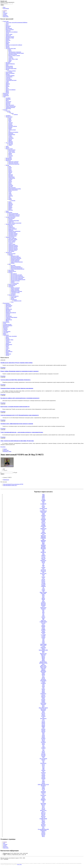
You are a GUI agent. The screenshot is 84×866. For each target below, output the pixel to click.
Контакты (5, 15)
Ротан (43, 828)
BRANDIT (43, 547)
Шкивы (12, 263)
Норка (43, 821)
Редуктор (10, 272)
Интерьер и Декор (10, 37)
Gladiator (43, 585)
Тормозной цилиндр (13, 245)
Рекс (43, 826)
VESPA (10, 145)
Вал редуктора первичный (17, 278)
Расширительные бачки (13, 220)
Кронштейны (9, 158)
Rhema (43, 714)
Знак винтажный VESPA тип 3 (10, 485)
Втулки (10, 167)
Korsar (43, 631)
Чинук (43, 836)
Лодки (4, 323)
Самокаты (5, 329)
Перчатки (8, 350)
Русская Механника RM (43, 829)
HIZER (43, 599)
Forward (43, 576)
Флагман (43, 834)
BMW (43, 543)
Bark (43, 539)
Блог (4, 11)
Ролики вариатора (15, 260)
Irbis (43, 611)
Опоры (10, 180)
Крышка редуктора (15, 280)
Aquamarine (43, 519)
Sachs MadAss (43, 718)
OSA (43, 687)
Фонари (7, 86)
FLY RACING (43, 573)
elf (43, 563)
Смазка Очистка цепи (11, 106)
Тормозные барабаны (13, 246)
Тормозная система (10, 237)
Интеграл (43, 804)
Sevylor (43, 724)
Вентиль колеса (11, 149)
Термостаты (11, 221)
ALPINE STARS (43, 508)
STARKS (43, 738)
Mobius (43, 660)
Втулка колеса (11, 151)
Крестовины (11, 270)
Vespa (43, 766)
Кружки (7, 46)
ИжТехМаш (43, 803)
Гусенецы (8, 110)
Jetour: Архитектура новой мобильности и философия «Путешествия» (17, 440)
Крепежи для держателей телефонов (14, 44)
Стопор (10, 194)
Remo (43, 711)
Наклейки (8, 62)
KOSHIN (43, 632)
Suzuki (43, 744)
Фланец (10, 199)
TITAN (43, 751)
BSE (43, 553)
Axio (43, 530)
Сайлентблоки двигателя (14, 214)
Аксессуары (6, 21)
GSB (43, 591)
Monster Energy (43, 661)
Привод (13, 281)
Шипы (7, 90)
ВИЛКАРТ (43, 799)
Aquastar (43, 520)
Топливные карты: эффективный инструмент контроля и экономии (17, 423)
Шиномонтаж (9, 319)
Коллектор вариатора (16, 257)
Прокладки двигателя (13, 162)
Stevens (43, 739)
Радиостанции (9, 72)
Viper (43, 768)
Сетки (9, 192)
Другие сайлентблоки (13, 213)
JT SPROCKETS (43, 621)
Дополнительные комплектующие (16, 53)
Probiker (43, 700)
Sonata (43, 734)
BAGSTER (43, 533)
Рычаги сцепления (12, 284)
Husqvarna (43, 604)
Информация (6, 479)
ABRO (43, 496)
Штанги (10, 206)
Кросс (43, 806)
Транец (10, 60)
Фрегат (43, 835)
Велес (43, 797)
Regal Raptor (43, 709)
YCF (43, 779)
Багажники (8, 26)
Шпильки (10, 141)
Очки (7, 349)
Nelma (43, 673)
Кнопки (10, 123)
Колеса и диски (9, 148)
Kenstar (43, 628)
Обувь (7, 346)
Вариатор (10, 254)
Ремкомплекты (11, 134)
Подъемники (9, 316)
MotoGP (43, 668)
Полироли (8, 102)
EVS (43, 568)
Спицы (10, 156)
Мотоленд (43, 816)
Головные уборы (9, 339)
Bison (43, 542)
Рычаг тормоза (11, 241)
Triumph (43, 756)
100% (43, 494)
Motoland (43, 670)
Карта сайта (5, 16)
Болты (9, 118)
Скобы (9, 193)
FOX (43, 578)
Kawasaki (43, 622)
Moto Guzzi (43, 665)
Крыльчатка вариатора (16, 258)
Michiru (43, 657)
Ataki (43, 527)
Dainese (43, 559)
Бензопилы (8, 304)
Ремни (7, 211)
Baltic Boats (43, 535)
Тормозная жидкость (10, 107)
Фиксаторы (8, 108)
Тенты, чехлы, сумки (13, 59)
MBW (43, 651)
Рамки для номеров (10, 73)
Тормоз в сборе (11, 244)
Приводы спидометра (13, 132)
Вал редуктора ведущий (16, 274)
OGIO (43, 685)
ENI (43, 566)
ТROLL (43, 831)
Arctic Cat (43, 522)
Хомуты (10, 139)
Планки (10, 184)
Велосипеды (6, 93)
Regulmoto (43, 710)
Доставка (5, 13)
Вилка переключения (16, 266)
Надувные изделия (12, 54)
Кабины (7, 39)
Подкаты (8, 314)
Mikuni (43, 658)
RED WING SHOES (43, 707)
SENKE (43, 723)
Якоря (9, 61)
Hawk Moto (43, 593)
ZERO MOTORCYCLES (43, 784)
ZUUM (43, 789)
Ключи (7, 307)
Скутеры (5, 330)
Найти (2, 4)
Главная (5, 10)
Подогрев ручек (9, 67)
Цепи (12, 301)
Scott (43, 719)
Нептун (43, 819)
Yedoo (43, 780)
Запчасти (5, 109)
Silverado (43, 729)
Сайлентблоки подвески (13, 215)
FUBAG (43, 580)
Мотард (43, 815)
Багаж (7, 24)
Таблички (10, 195)
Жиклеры (10, 225)
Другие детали (9, 116)
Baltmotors (43, 536)
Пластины (10, 185)
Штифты (10, 207)
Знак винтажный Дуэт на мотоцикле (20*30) (13, 484)
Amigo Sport (43, 512)
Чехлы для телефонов (10, 89)
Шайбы (10, 140)
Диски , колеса (11, 152)
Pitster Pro (43, 696)
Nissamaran (43, 679)
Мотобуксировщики (7, 325)
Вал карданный (11, 253)
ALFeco (43, 506)
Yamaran (43, 777)
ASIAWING (43, 526)
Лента (9, 173)
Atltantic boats (43, 528)
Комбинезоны (9, 344)
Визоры (7, 338)
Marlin (43, 648)
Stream (43, 740)
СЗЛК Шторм (43, 830)
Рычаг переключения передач (17, 268)
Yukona (43, 783)
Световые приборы (10, 75)
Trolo (43, 757)
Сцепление (10, 286)
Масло (7, 100)
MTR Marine (43, 671)
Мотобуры (8, 310)
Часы (7, 87)
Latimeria (43, 637)
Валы (9, 166)
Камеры (10, 153)
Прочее (7, 69)
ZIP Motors (43, 785)
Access (43, 499)
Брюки (7, 337)
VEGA (43, 764)
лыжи (12, 113)
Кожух (9, 168)
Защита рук (8, 35)
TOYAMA (43, 755)
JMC (43, 619)
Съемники (8, 318)
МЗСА (43, 811)
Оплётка (10, 179)
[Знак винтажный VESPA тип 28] (7, 466)
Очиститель (8, 101)
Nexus (43, 677)
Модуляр (43, 814)
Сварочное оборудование (11, 317)
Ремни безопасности (13, 189)
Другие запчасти (15, 296)
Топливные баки (12, 232)
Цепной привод (11, 294)
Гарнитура (8, 30)
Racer (43, 705)
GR (43, 587)
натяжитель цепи (17, 300)
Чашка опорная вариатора (17, 261)
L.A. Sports (43, 634)
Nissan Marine (43, 680)
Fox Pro (43, 579)
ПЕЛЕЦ (43, 822)
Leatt (43, 639)
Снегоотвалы (9, 79)
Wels (43, 771)
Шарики (10, 202)
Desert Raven (43, 560)
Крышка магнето (12, 271)
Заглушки (10, 122)
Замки (7, 146)
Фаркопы (8, 83)
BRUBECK (43, 552)
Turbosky (43, 759)
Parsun (43, 690)
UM (43, 762)
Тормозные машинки (13, 248)
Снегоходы (5, 332)
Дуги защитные (9, 142)
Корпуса (10, 171)
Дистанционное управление (14, 51)
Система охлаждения (10, 217)
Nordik (43, 681)
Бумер (43, 796)
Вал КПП (13, 265)
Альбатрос (43, 792)
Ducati (43, 562)
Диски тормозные (12, 238)
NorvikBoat (43, 683)
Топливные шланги (12, 234)
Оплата (4, 14)
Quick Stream (43, 703)
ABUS (43, 497)
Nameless (43, 672)
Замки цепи (13, 297)
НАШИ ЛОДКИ (43, 818)
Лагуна (43, 808)
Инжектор (10, 226)
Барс (43, 793)
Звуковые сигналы (10, 36)
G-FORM (43, 584)
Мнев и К (43, 812)
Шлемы (7, 355)
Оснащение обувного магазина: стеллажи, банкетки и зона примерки (17, 388)
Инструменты (6, 303)
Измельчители (9, 305)
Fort (43, 575)
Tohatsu (43, 752)
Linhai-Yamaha (43, 644)
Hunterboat (43, 602)
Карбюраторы (11, 227)
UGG (43, 760)
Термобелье (8, 353)
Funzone (43, 581)
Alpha (43, 507)
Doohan (43, 561)
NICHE (43, 678)
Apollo (43, 514)
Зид (43, 802)
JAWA (43, 615)
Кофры (7, 43)
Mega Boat (43, 654)
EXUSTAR (43, 569)
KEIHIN (43, 626)
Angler (43, 513)
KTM (43, 633)
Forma (43, 574)
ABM (43, 495)
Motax (43, 664)
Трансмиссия (9, 252)
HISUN (43, 598)
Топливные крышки (12, 233)
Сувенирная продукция (11, 80)
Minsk (43, 659)
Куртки (7, 345)
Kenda (43, 627)
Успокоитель (14, 299)
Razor (43, 706)
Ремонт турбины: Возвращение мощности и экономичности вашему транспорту (20, 371)
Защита (7, 343)
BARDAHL (43, 538)
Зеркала (7, 147)
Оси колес (10, 155)
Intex (43, 609)
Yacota (43, 773)
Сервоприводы (11, 285)
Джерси (7, 340)
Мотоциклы (6, 326)
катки (9, 112)
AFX (43, 502)
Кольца (10, 169)
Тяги (9, 197)
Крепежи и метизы (12, 126)
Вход (4, 7)
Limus (43, 643)
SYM (43, 746)
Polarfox (43, 697)
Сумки (7, 81)
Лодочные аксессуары (11, 48)
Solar (43, 733)
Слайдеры (8, 77)
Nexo (43, 676)
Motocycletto (43, 667)
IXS (43, 614)
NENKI (43, 674)
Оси (9, 130)
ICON (43, 606)
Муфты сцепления (15, 290)
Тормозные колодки (12, 247)
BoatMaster (43, 545)
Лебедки (8, 47)
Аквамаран (43, 791)
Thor (43, 750)
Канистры (8, 40)
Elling (43, 565)
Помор (43, 823)
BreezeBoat (43, 548)
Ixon (43, 613)
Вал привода (14, 273)
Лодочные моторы (7, 324)
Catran (43, 554)
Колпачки (10, 125)
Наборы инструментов (11, 312)
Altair (43, 509)
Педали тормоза (12, 240)
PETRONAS (43, 693)
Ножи (7, 64)
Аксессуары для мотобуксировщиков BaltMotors (16, 22)
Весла (9, 49)
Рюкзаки (8, 74)
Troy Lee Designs (43, 758)
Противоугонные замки (11, 68)
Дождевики (8, 342)
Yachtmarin (43, 772)
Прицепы (5, 327)
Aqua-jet (43, 517)
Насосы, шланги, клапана (14, 55)
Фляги (7, 84)
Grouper (43, 589)
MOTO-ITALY (43, 666)
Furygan (43, 582)
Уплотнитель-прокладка (13, 164)
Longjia (43, 646)
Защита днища (9, 34)
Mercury (43, 655)
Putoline (43, 701)
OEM (43, 684)
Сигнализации (9, 76)
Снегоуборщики (6, 331)
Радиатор (10, 219)
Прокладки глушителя (13, 161)
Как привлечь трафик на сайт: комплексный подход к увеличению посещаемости (20, 398)
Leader (43, 638)
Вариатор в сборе (15, 255)
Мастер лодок (43, 810)
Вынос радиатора (10, 29)
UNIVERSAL (43, 763)
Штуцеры (10, 210)
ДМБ (43, 801)
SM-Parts (43, 731)
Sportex (43, 737)
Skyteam (43, 730)
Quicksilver (43, 704)
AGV (43, 505)
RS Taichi (43, 716)
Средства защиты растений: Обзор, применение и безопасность (15, 379)
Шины (4, 333)
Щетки (7, 320)
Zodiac (43, 786)
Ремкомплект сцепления (16, 291)
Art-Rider (43, 525)
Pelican (43, 691)
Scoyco (43, 720)
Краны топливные (12, 228)
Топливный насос (12, 235)
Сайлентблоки (9, 212)
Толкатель (13, 293)
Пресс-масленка (12, 187)
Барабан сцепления (15, 287)
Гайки (9, 121)
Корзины (8, 42)
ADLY (43, 501)
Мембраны (10, 230)
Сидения (10, 56)
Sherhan (43, 725)
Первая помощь (9, 66)
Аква (43, 790)
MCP (43, 652)
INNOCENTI (43, 607)
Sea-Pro (43, 722)
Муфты (10, 128)
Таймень (43, 832)
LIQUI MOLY (43, 645)
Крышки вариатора (15, 259)
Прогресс (43, 825)
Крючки (10, 172)
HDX (43, 594)
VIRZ (43, 769)
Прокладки (8, 160)
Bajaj (43, 534)
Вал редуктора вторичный (17, 276)
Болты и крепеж (12, 70)
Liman (43, 641)
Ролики (10, 135)
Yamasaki (43, 778)
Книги (7, 41)
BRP (43, 551)
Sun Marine (43, 742)
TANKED (43, 747)
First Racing (43, 571)
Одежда (7, 347)
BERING (43, 541)
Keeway (43, 625)
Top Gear (43, 753)
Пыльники (10, 133)
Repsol (43, 712)
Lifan (43, 640)
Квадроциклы (6, 322)
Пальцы (10, 181)
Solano (43, 732)
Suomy (43, 743)
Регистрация (6, 8)
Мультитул (8, 311)
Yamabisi (43, 775)
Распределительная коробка (14, 188)
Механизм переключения (16, 267)
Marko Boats (43, 647)
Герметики (8, 99)
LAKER (43, 635)
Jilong (43, 618)
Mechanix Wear (43, 653)
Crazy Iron (10, 143)
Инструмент (8, 306)
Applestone (43, 515)
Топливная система (10, 224)
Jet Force (43, 617)
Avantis (43, 529)
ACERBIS (43, 500)
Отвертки (8, 313)
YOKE (43, 782)
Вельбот (43, 798)
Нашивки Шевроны (10, 63)
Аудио (7, 23)
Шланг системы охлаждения (14, 222)
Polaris (43, 698)
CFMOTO (43, 555)
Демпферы (8, 115)
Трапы (7, 82)
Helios (43, 595)
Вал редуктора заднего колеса (17, 277)
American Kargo (43, 510)
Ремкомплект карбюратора (14, 231)
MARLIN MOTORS (43, 650)
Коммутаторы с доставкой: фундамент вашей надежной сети (15, 406)
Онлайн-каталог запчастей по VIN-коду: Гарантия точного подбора (16, 362)
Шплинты (10, 204)
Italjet (43, 612)
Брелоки (8, 27)
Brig (43, 549)
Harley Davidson (43, 592)
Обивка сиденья (12, 129)
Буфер (9, 119)
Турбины (10, 136)
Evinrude (43, 567)
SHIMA (43, 726)
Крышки (10, 127)
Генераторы (5, 94)
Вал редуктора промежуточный (18, 279)
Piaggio (43, 694)
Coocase (43, 556)
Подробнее (3, 367)
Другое (7, 33)
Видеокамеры (9, 28)
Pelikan (43, 692)
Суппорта (10, 243)
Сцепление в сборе (15, 292)
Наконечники (11, 176)
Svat (43, 745)
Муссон (43, 817)
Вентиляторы (11, 218)
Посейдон (43, 824)
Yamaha (43, 776)
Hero (43, 597)
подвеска (16, 114)
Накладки (10, 174)
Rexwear (43, 713)
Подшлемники (9, 351)
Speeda (43, 736)
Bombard (43, 546)
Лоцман (43, 809)
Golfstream (43, 586)
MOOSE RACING (43, 663)
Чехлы (7, 88)
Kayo (43, 624)
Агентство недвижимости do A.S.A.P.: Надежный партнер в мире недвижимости (20, 415)
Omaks (43, 686)
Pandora (43, 688)
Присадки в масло (10, 105)
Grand (43, 588)
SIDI (43, 727)
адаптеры (13, 200)
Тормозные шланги (12, 250)
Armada (43, 523)
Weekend (43, 770)
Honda (43, 601)
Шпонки (10, 205)
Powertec (43, 699)
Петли (9, 182)
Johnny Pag (43, 620)
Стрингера (10, 57)
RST (43, 717)
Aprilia (43, 516)
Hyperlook (43, 605)
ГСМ (4, 96)
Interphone (43, 608)
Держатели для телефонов (11, 31)
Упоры (9, 198)
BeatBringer (43, 540)
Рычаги (10, 191)
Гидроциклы (6, 95)
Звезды (12, 298)
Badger (43, 532)
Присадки (8, 103)
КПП (9, 264)
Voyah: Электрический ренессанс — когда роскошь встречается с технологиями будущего (22, 432)
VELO (43, 765)
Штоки (10, 208)
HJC (43, 600)
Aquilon (43, 521)
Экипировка (6, 335)
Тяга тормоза (11, 251)
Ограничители (11, 178)
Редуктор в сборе (15, 283)
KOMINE (43, 630)
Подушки (10, 186)
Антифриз (8, 97)
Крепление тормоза (12, 239)
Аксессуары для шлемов (11, 336)
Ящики (7, 92)
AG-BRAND (43, 503)
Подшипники (9, 159)
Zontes (43, 788)
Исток (43, 805)
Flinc (43, 572)
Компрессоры (9, 309)
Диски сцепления (15, 289)
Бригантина (43, 795)
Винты (9, 50)
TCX (43, 749)
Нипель (10, 154)
